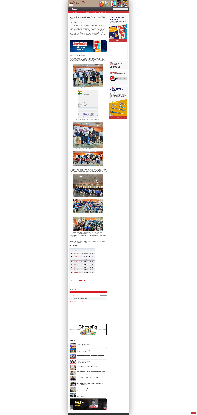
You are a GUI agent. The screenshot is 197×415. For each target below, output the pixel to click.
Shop (82, 12)
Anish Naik (75, 256)
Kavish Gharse (76, 269)
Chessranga (94, 12)
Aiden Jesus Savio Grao (77, 272)
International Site (113, 83)
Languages (75, 12)
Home (70, 12)
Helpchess (101, 12)
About (106, 12)
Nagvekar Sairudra (77, 250)
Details (71, 274)
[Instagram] (119, 67)
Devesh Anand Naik (77, 251)
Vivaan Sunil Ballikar (77, 264)
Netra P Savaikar (76, 253)
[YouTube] (114, 67)
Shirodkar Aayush (76, 258)
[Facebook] (116, 67)
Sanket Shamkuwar (77, 267)
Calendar (87, 12)
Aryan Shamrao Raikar (77, 262)
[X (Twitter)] (111, 67)
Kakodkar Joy (76, 259)
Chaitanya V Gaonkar (77, 270)
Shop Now (118, 40)
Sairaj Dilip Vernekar (77, 261)
